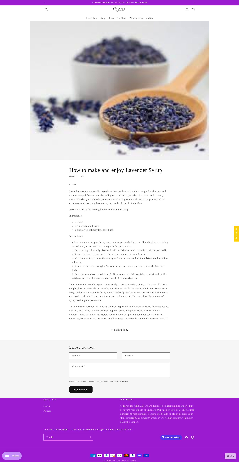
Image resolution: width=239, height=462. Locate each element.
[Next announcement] (195, 2)
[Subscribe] (90, 437)
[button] (46, 10)
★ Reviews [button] (236, 233)
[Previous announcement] (44, 2)
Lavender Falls (114, 461)
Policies (47, 410)
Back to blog (121, 329)
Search (46, 406)
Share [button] (75, 184)
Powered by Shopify (128, 461)
